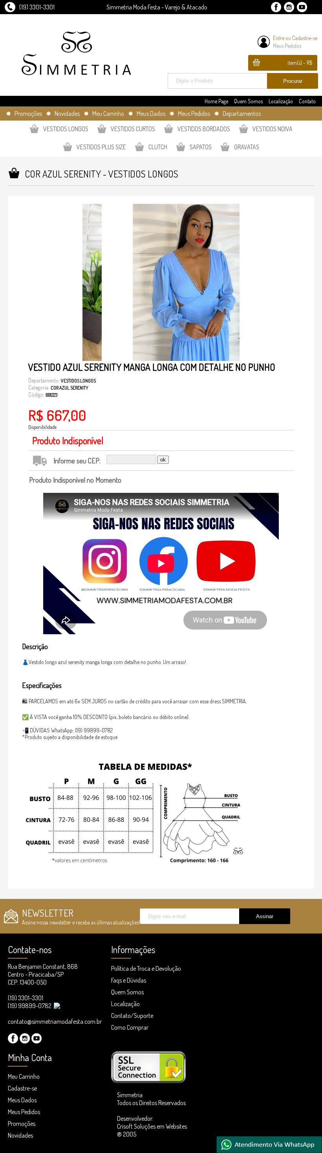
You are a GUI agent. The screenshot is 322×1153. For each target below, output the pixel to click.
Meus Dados (22, 1100)
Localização (281, 101)
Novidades (20, 1135)
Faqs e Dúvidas (128, 980)
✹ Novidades (63, 113)
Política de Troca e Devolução (146, 968)
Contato (307, 101)
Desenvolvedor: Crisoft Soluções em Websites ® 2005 (152, 1126)
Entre (278, 38)
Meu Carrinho (24, 1076)
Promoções (21, 1123)
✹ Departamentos (237, 113)
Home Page (216, 101)
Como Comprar (129, 1027)
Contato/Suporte (132, 1015)
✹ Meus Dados (146, 113)
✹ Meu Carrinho (104, 113)
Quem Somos (248, 101)
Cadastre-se (304, 38)
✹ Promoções (24, 113)
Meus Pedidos (287, 45)
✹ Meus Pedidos (189, 113)
